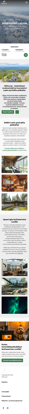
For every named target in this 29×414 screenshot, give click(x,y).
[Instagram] (7, 408)
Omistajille (5, 392)
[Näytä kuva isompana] (14, 164)
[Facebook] (3, 408)
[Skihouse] (4, 2)
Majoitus (18, 19)
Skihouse (11, 19)
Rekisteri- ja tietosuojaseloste (12, 401)
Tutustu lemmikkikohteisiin (12, 360)
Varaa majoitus (8, 112)
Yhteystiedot (6, 396)
